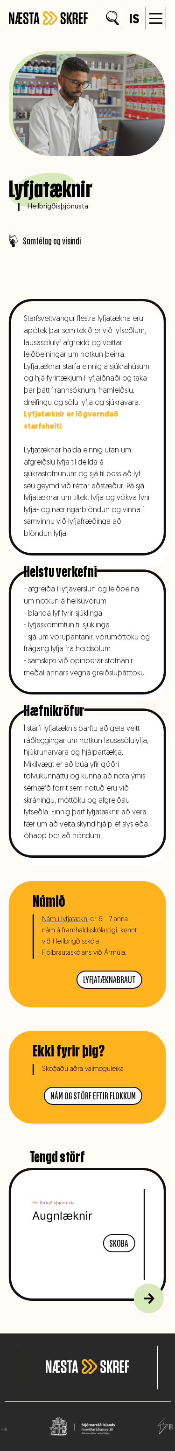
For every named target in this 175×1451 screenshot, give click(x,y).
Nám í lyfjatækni (65, 919)
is (134, 20)
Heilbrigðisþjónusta (58, 206)
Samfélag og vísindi (52, 241)
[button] (156, 18)
